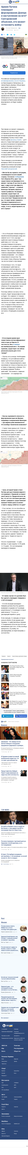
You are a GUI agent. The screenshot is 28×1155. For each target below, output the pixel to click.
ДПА (15, 1085)
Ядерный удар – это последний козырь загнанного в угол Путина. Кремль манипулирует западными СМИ (9, 988)
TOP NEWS (5, 810)
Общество (17, 1051)
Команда (16, 1029)
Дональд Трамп (15, 140)
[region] (14, 116)
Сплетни (16, 1131)
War (19, 28)
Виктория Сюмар (5, 953)
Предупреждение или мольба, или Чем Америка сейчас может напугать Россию (9, 998)
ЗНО (3, 1087)
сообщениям (19, 177)
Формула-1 (4, 1075)
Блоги (3, 1051)
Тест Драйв (4, 1096)
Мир (3, 1048)
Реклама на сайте (6, 1035)
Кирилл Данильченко (7, 932)
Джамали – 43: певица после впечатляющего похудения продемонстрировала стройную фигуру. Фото (12, 743)
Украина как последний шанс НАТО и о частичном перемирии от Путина (10, 1009)
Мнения (4, 922)
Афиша (3, 1131)
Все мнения (4, 1018)
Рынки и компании (6, 1116)
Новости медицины (6, 1123)
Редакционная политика (7, 659)
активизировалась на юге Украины (13, 81)
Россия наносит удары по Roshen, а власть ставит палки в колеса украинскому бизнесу (9, 948)
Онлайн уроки (5, 1085)
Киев (3, 1059)
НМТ (15, 1087)
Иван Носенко (5, 1002)
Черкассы (4, 1063)
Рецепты (4, 1106)
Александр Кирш (5, 1013)
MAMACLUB (16, 1123)
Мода (15, 1133)
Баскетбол (16, 1070)
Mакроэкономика (18, 1116)
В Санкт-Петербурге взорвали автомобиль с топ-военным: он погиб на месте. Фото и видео (14, 856)
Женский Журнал (6, 1136)
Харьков (16, 1059)
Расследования (18, 1048)
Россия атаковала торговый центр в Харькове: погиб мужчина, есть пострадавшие (13, 843)
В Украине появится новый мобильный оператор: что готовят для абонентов (10, 758)
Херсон (8, 656)
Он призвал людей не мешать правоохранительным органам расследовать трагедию (9, 779)
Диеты (3, 1109)
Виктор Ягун (4, 981)
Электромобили (18, 1096)
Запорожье (4, 1061)
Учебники (16, 1082)
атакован (16, 344)
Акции (3, 1099)
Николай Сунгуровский (9, 169)
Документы (17, 1035)
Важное (4, 725)
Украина (3, 656)
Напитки (16, 1106)
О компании (4, 1029)
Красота (4, 1133)
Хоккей (3, 1073)
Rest (3, 918)
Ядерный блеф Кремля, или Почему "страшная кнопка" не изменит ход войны (9, 938)
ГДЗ (2, 1082)
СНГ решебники (5, 1089)
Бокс (15, 1073)
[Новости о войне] (4, 722)
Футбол (3, 1070)
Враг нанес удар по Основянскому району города (14, 847)
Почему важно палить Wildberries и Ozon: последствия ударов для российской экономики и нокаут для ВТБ (8, 927)
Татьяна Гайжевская (11, 28)
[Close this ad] (27, 1146)
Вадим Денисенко (6, 992)
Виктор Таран (5, 942)
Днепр (15, 1061)
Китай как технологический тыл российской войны (9, 978)
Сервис (16, 1099)
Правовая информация (7, 1031)
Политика (17, 1045)
